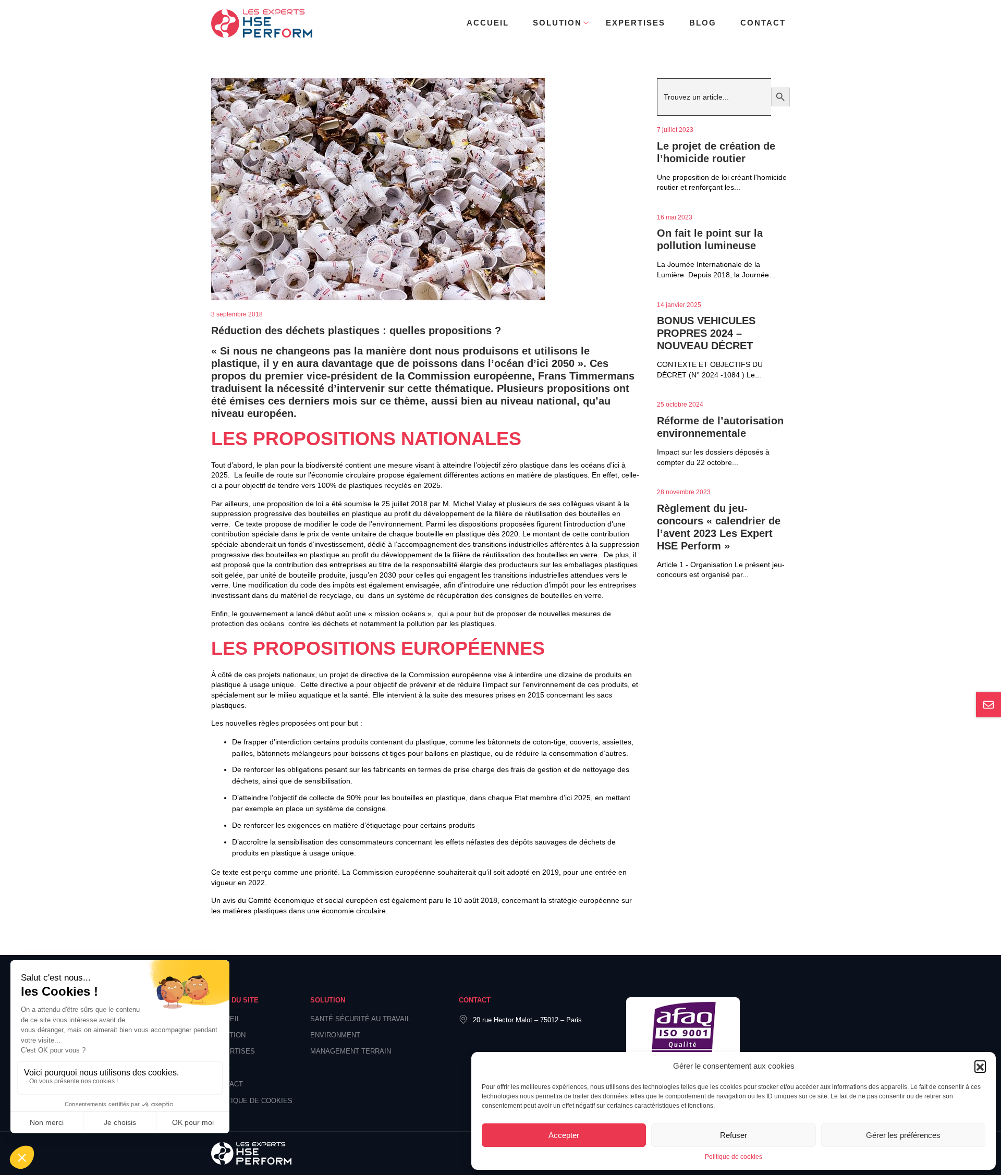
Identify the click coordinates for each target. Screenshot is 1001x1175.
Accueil (488, 22)
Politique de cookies (733, 1156)
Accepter (563, 1135)
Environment (335, 1035)
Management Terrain (350, 1051)
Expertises (635, 22)
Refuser (733, 1135)
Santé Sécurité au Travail (360, 1019)
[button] (980, 1066)
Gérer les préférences (903, 1135)
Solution (557, 22)
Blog (702, 22)
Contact (763, 22)
